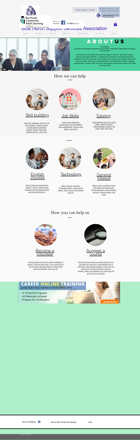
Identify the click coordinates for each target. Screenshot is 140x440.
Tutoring (103, 115)
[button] (115, 24)
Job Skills (70, 115)
